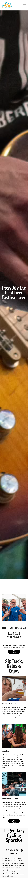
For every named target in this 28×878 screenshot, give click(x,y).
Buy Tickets (14, 652)
